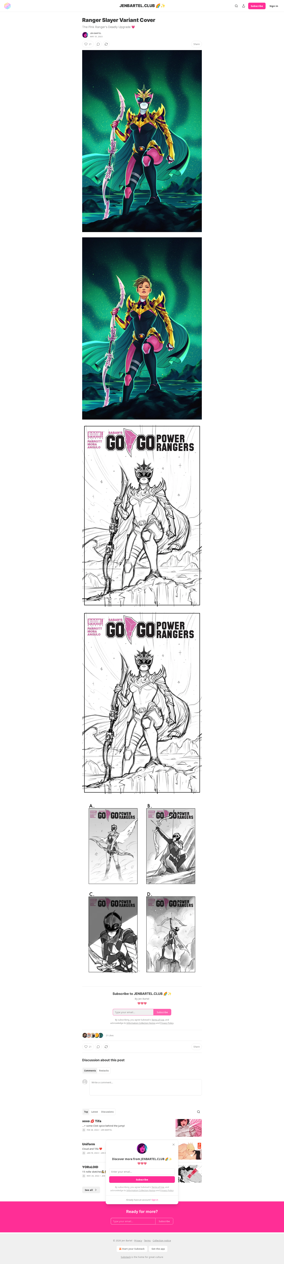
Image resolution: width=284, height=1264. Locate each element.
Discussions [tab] (107, 1111)
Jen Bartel (95, 33)
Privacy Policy (166, 1190)
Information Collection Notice (141, 1190)
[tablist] (96, 1070)
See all (89, 1190)
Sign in (274, 6)
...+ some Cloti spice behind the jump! (103, 1125)
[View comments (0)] (98, 44)
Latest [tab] (94, 1111)
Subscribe (257, 6)
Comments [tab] (90, 1070)
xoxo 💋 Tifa (91, 1121)
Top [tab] (86, 1111)
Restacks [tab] (104, 1070)
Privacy (138, 1240)
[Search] (236, 6)
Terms (147, 1240)
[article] (142, 1128)
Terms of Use (158, 1187)
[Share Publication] (243, 6)
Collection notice (162, 1240)
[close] (173, 1144)
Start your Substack (133, 1248)
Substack (126, 1257)
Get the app (158, 1248)
